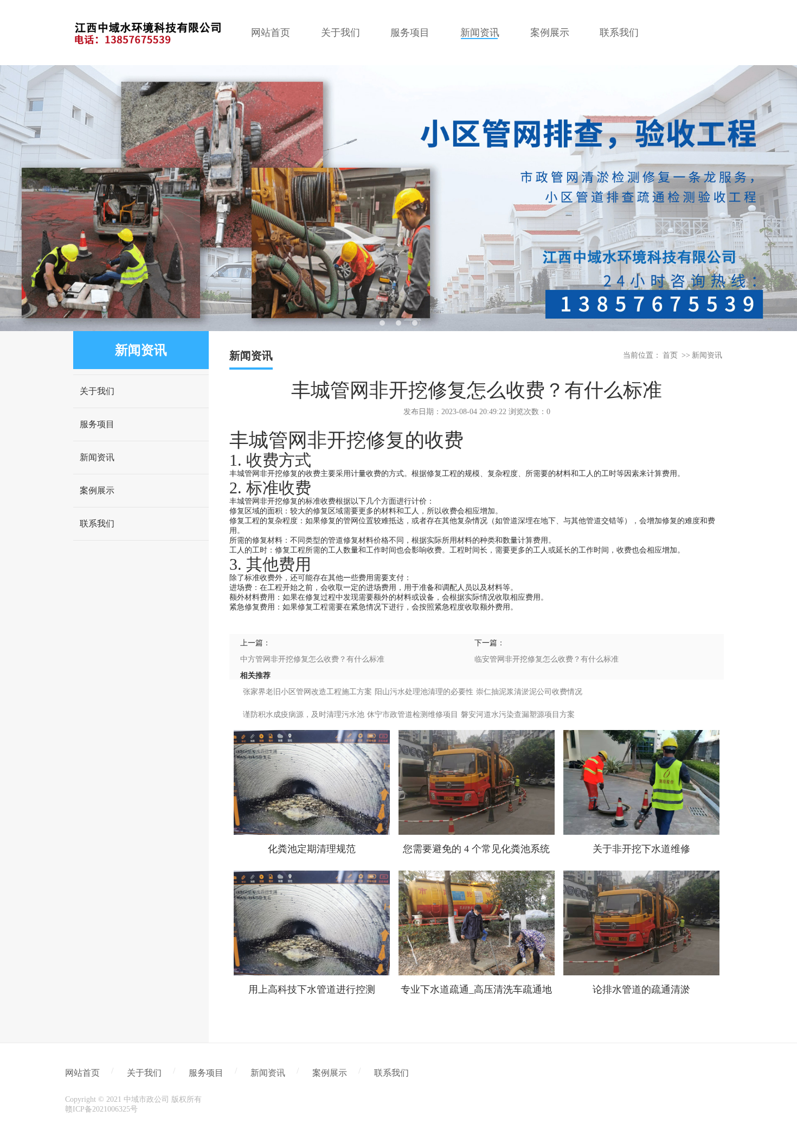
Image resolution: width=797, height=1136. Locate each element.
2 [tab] (398, 323)
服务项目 (97, 424)
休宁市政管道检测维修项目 (412, 714)
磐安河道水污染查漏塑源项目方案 (518, 714)
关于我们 (97, 391)
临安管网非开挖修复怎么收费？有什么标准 (546, 659)
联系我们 (97, 523)
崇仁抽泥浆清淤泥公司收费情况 (529, 692)
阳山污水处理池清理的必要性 (424, 692)
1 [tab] (382, 323)
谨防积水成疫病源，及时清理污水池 (303, 714)
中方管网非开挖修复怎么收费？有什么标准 (312, 659)
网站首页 (82, 1072)
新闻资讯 (97, 457)
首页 (670, 355)
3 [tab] (414, 323)
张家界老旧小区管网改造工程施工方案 (307, 692)
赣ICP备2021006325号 (101, 1109)
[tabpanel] (398, 198)
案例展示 (97, 490)
